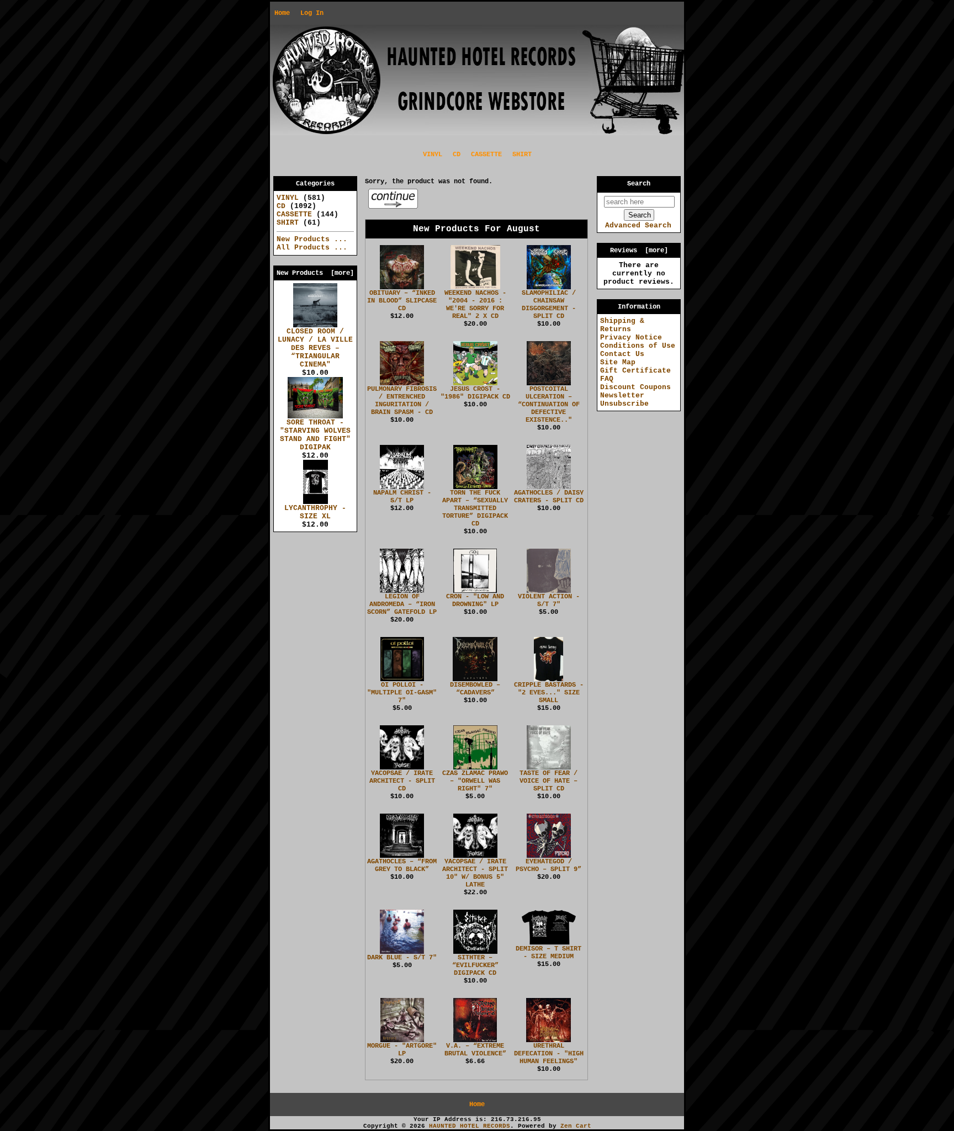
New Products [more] (315, 273)
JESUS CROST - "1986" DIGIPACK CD (475, 393)
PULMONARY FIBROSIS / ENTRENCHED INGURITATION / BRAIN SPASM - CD (402, 400)
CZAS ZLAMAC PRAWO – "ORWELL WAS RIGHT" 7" (475, 781)
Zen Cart (575, 1126)
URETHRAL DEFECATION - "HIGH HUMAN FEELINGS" (549, 1053)
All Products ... (312, 247)
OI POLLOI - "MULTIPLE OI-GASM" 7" (402, 692)
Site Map (617, 362)
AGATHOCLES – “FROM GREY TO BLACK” (402, 865)
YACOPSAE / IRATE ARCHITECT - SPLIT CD (402, 781)
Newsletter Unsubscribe (624, 399)
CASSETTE (486, 154)
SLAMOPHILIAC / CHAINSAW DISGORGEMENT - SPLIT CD (549, 304)
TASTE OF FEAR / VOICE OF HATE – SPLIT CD (548, 781)
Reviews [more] (639, 250)
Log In (312, 13)
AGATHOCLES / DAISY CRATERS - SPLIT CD (549, 497)
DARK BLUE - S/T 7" (402, 958)
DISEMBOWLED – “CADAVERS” (475, 689)
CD (456, 154)
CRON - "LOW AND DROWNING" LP (475, 600)
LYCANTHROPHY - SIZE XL (315, 512)
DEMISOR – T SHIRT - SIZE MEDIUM (548, 952)
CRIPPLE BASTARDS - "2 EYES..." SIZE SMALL (549, 692)
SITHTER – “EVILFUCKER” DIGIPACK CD (475, 965)
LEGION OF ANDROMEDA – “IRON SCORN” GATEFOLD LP (402, 604)
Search (638, 184)
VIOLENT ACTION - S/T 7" (549, 600)
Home (282, 13)
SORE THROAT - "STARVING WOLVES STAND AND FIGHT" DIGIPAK (315, 435)
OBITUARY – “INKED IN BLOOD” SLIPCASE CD (402, 300)
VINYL (432, 154)
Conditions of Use (637, 346)
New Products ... (312, 239)
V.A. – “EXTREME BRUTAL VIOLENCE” (475, 1050)
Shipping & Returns (622, 325)
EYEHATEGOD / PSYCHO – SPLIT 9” (548, 865)
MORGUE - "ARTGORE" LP (402, 1050)
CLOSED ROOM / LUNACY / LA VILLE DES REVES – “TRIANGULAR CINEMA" (315, 348)
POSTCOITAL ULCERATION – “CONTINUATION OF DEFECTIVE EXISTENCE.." (549, 404)
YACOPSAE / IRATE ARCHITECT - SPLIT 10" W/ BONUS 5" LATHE (475, 873)
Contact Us (622, 354)
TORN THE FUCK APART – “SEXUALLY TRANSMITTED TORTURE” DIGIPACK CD (475, 508)
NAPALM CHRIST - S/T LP (402, 497)
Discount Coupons (635, 387)
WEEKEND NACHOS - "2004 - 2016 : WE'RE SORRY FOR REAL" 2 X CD (475, 304)
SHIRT (522, 154)
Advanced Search (638, 225)
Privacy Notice (631, 337)
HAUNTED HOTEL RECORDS (469, 1126)
